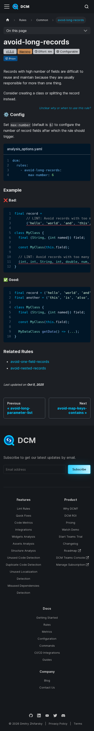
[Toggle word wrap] (77, 160)
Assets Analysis (23, 543)
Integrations (23, 529)
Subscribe (79, 469)
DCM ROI (70, 515)
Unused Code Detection (23, 557)
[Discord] (63, 715)
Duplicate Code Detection (23, 564)
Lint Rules (23, 508)
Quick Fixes (23, 515)
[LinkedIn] (39, 715)
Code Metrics (23, 522)
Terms (78, 723)
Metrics (47, 631)
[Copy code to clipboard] (85, 160)
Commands (47, 645)
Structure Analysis (23, 550)
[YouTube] (47, 715)
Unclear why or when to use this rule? (65, 108)
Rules (47, 624)
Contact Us (47, 687)
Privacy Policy (58, 723)
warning (24, 51)
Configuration (47, 638)
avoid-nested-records (28, 368)
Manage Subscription (70, 564)
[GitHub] (31, 715)
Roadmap (70, 550)
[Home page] (7, 20)
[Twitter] (55, 715)
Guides (47, 659)
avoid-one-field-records (29, 361)
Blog (47, 680)
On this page (16, 30)
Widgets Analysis (23, 536)
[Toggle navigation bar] (6, 6)
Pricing (70, 522)
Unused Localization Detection (23, 575)
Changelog (70, 543)
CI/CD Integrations (47, 652)
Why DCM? (70, 508)
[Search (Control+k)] (87, 7)
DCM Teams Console (70, 557)
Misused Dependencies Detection (23, 589)
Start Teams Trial (70, 536)
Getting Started (47, 617)
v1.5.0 (10, 51)
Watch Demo (70, 529)
